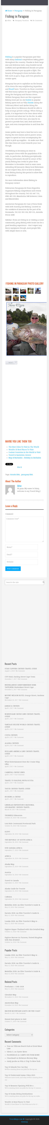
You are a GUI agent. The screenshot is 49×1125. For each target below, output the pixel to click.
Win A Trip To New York (30, 1061)
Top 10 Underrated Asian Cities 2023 (20, 1075)
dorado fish (15, 474)
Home (9, 11)
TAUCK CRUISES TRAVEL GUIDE (17, 789)
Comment (9, 514)
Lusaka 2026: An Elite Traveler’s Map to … (22, 921)
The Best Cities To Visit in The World (24, 447)
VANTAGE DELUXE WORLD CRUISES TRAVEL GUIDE (22, 726)
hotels (28, 100)
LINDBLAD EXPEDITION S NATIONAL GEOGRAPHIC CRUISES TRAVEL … (19, 806)
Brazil (11, 89)
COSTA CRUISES (11, 735)
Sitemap (24, 1122)
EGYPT (7, 832)
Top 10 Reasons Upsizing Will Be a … (20, 1086)
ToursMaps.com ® (16, 1119)
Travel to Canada (12, 880)
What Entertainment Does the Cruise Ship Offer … (22, 763)
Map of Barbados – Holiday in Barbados (25, 458)
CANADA (8, 897)
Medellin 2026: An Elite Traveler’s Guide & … (23, 905)
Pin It (19, 467)
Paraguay (18, 11)
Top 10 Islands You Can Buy (16, 1067)
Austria (8, 872)
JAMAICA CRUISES (12, 706)
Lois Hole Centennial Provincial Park (20, 823)
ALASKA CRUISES (12, 743)
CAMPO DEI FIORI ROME (29, 1055)
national (18, 60)
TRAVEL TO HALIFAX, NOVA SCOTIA (19, 780)
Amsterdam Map (11, 1003)
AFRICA (8, 856)
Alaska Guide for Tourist (15, 889)
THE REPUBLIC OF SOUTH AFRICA (18, 840)
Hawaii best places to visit (15, 1019)
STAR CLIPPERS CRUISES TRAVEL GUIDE (21, 669)
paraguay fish (27, 474)
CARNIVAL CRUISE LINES (15, 772)
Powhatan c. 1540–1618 (14, 987)
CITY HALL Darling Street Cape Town (20, 677)
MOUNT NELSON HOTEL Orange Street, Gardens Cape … (24, 696)
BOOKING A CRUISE (13, 797)
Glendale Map (10, 995)
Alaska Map (9, 864)
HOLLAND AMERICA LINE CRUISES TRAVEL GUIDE (22, 752)
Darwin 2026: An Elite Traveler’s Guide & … (23, 913)
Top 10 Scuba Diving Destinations (19, 1094)
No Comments (37, 20)
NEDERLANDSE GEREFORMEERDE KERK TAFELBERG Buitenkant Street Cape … (20, 686)
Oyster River (22, 1052)
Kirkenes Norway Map (28, 1058)
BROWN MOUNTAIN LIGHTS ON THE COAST (22, 1011)
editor (9, 20)
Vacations (25, 20)
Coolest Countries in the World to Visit (24, 452)
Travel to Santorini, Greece (20, 455)
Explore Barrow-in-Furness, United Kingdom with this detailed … (23, 939)
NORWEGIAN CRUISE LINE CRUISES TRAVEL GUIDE (22, 715)
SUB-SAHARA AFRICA (13, 848)
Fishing (8, 57)
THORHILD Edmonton (13, 815)
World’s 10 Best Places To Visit (21, 450)
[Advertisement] (24, 38)
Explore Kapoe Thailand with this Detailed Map (24, 929)
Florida (31, 103)
